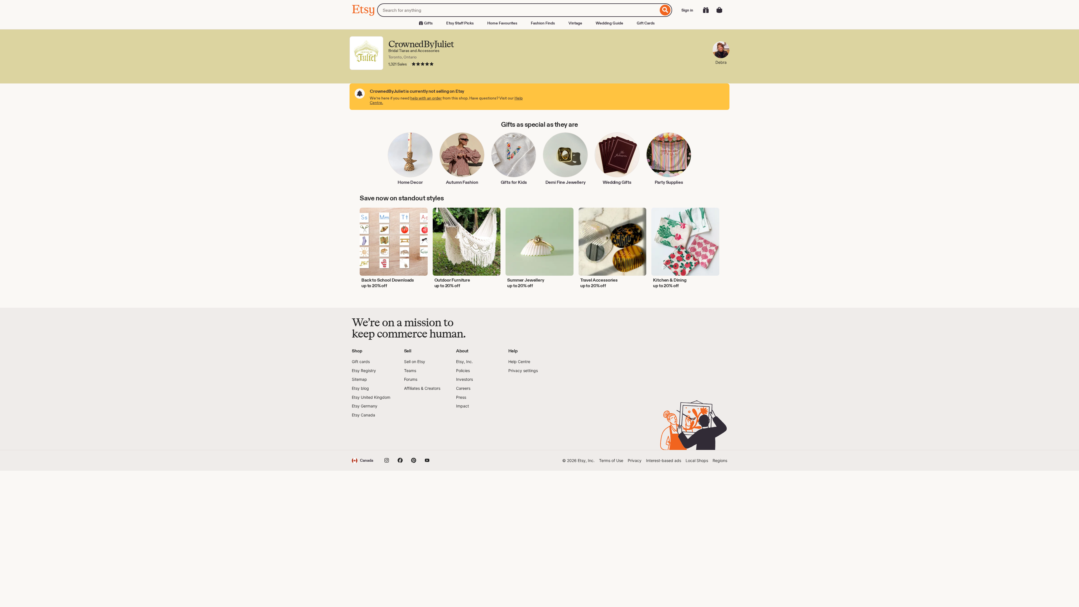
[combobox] (517, 10)
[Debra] (721, 50)
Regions (720, 460)
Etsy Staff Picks (460, 23)
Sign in (687, 10)
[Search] (665, 10)
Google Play (413, 434)
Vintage (575, 23)
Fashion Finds (543, 23)
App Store (371, 434)
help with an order (426, 98)
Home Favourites (502, 23)
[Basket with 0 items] (719, 10)
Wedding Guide (609, 23)
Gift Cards (646, 23)
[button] (362, 460)
